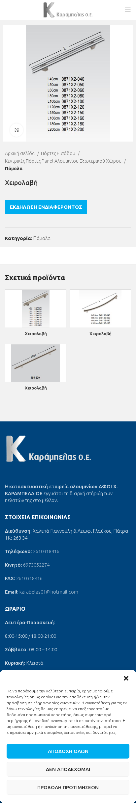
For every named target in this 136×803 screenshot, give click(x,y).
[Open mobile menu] (127, 9)
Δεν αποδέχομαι (68, 769)
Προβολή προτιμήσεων (68, 787)
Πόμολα (13, 168)
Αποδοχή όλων (68, 751)
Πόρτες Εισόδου (58, 153)
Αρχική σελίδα (20, 153)
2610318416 (46, 551)
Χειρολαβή (36, 333)
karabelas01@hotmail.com (48, 592)
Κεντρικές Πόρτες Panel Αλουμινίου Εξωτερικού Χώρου (63, 161)
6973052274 (36, 565)
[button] (126, 678)
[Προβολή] (16, 130)
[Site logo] (68, 9)
